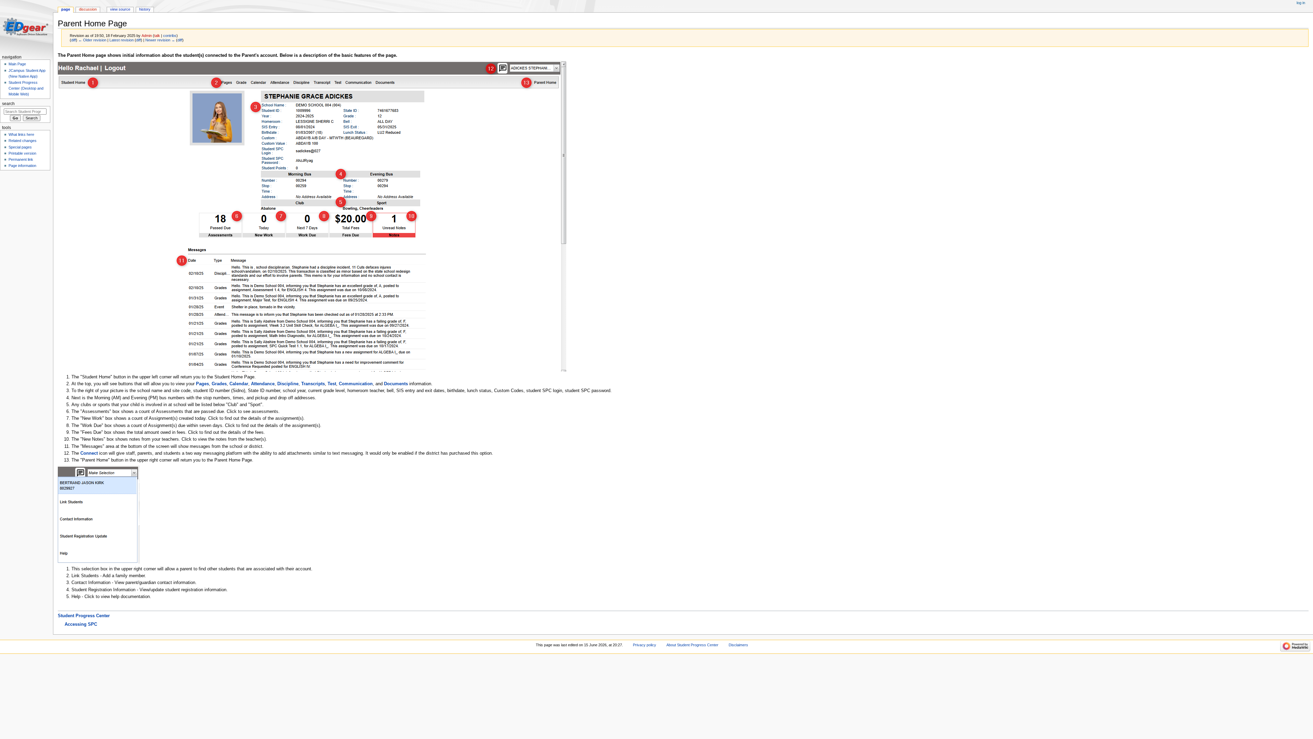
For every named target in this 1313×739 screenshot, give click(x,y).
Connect (89, 453)
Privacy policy (644, 645)
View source (120, 9)
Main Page (17, 64)
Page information (22, 166)
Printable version (22, 153)
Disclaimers (738, 645)
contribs (169, 36)
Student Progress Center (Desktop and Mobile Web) (26, 88)
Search (8, 104)
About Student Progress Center (692, 645)
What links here (21, 134)
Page (65, 9)
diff (73, 40)
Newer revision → (160, 40)
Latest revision (121, 40)
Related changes (23, 141)
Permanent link (21, 159)
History (144, 9)
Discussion (88, 9)
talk (157, 36)
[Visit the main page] (26, 26)
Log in (1301, 3)
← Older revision (92, 40)
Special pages (20, 147)
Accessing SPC (81, 624)
